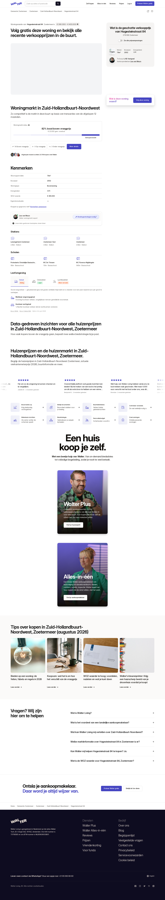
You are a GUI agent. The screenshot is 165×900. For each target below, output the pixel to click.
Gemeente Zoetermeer (19, 11)
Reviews (113, 4)
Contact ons (125, 845)
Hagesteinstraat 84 (71, 11)
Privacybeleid (126, 850)
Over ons (123, 825)
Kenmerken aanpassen (38, 207)
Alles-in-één (101, 4)
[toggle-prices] (120, 40)
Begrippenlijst (126, 835)
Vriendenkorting (91, 845)
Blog (121, 830)
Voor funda (89, 850)
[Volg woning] (152, 11)
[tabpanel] (56, 298)
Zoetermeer (33, 11)
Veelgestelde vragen (130, 840)
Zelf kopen (90, 4)
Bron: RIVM (14, 311)
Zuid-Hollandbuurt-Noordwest (51, 11)
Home (13, 806)
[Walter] (16, 3)
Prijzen (121, 4)
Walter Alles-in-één (94, 830)
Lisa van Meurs (135, 61)
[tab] (19, 281)
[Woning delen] (148, 11)
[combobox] (43, 3)
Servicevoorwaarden (130, 855)
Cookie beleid (126, 860)
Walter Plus (89, 825)
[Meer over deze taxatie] (77, 24)
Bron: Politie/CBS (25, 311)
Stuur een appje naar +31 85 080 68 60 (57, 876)
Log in (130, 4)
